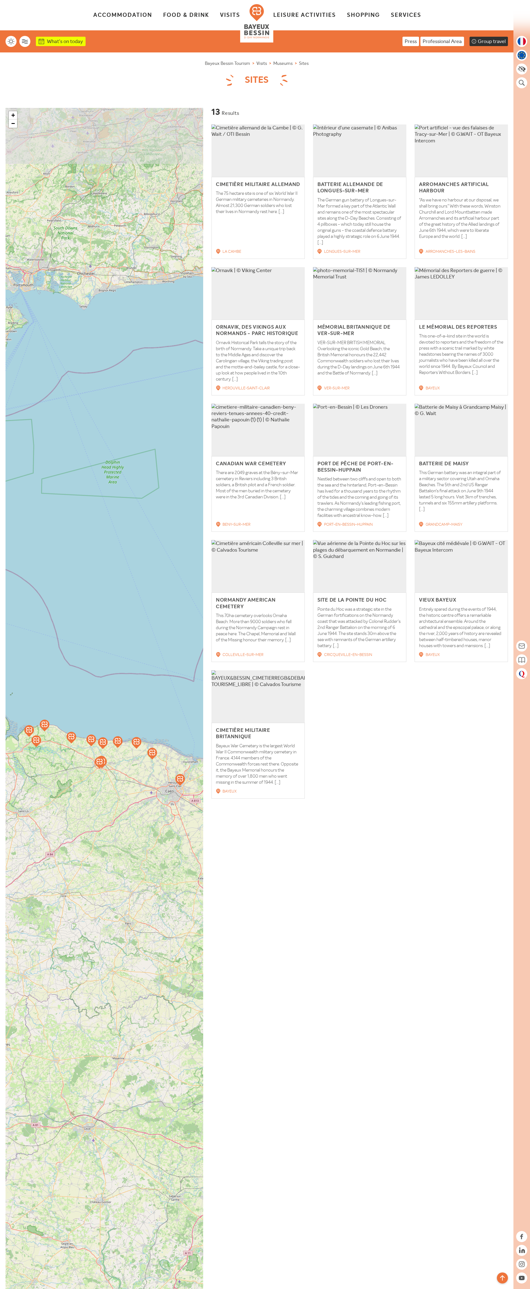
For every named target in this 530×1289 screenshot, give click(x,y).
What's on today (65, 41)
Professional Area (442, 41)
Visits (230, 15)
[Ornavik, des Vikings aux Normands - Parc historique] (180, 780)
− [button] (13, 123)
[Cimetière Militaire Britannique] (99, 762)
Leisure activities (304, 15)
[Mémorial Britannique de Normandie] (136, 743)
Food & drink (186, 15)
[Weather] (11, 41)
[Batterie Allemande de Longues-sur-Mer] (103, 743)
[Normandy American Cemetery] (71, 737)
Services (406, 15)
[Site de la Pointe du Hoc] (44, 725)
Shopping (363, 15)
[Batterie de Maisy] (29, 731)
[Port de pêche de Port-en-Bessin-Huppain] (91, 740)
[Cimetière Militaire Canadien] (152, 753)
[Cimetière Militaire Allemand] (36, 741)
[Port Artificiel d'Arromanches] (118, 742)
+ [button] (13, 115)
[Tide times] (24, 41)
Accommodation (122, 15)
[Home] (256, 21)
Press (411, 41)
